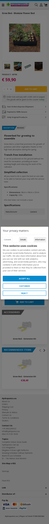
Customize (24, 286)
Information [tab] (40, 239)
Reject (24, 293)
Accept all (24, 278)
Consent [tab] (7, 239)
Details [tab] (23, 239)
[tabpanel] (24, 258)
